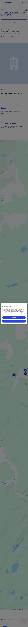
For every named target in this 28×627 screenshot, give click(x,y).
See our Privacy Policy (14, 313)
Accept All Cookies (14, 321)
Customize (14, 317)
